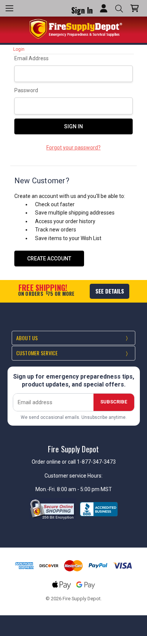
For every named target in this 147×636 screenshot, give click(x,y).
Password (26, 90)
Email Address (31, 58)
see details (109, 291)
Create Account (49, 259)
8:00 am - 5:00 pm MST (84, 489)
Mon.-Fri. (46, 489)
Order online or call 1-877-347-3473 (74, 462)
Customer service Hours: (73, 476)
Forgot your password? (73, 148)
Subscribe (113, 402)
